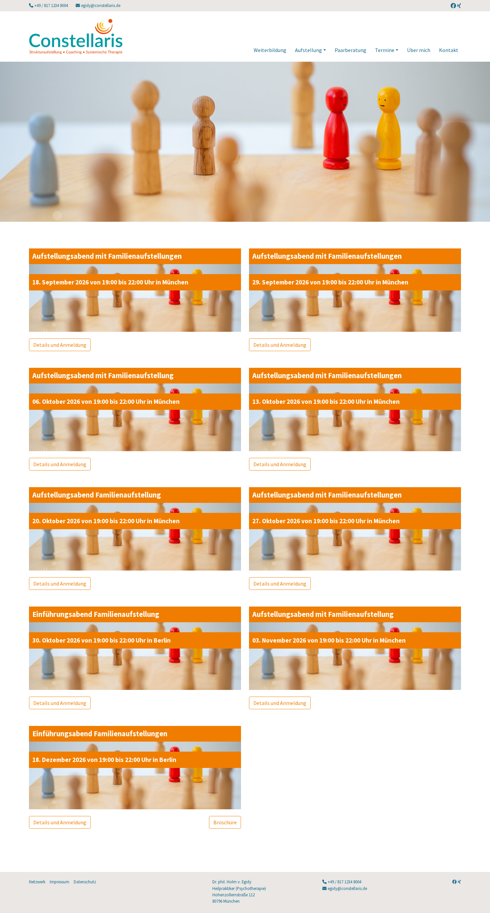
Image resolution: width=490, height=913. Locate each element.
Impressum (59, 881)
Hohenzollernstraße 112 (233, 894)
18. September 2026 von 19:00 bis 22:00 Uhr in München (110, 282)
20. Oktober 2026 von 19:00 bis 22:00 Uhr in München (106, 521)
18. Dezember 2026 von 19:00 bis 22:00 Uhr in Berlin (104, 760)
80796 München (226, 901)
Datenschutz (85, 881)
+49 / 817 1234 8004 (51, 5)
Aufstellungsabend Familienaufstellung (96, 495)
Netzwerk (37, 881)
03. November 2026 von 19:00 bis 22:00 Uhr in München (329, 640)
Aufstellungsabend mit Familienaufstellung (103, 375)
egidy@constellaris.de (100, 5)
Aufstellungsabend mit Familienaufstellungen (107, 256)
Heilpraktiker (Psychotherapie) (239, 888)
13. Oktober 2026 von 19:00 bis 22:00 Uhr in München (326, 401)
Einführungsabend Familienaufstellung (95, 614)
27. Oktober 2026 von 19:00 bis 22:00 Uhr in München (326, 521)
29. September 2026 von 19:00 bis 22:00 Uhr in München (330, 282)
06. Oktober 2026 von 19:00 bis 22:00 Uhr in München (106, 401)
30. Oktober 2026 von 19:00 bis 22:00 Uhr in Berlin (101, 640)
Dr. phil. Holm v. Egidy (231, 881)
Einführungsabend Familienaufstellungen (99, 733)
